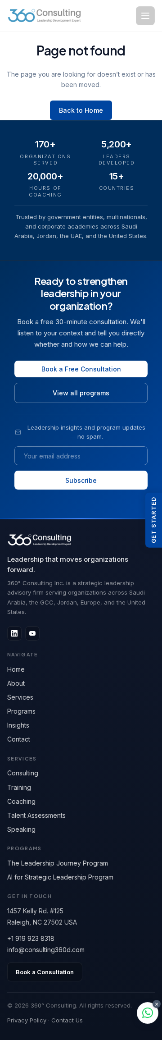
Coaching (21, 801)
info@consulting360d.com (46, 949)
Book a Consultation (45, 972)
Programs (21, 711)
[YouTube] (32, 633)
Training (19, 787)
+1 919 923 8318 (30, 938)
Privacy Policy (26, 1020)
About (16, 683)
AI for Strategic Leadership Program (60, 877)
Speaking (21, 829)
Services (20, 697)
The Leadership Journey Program (57, 863)
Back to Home (81, 110)
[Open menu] (145, 15)
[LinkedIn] (14, 633)
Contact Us (67, 1020)
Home (16, 669)
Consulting (22, 773)
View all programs (81, 393)
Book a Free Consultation (81, 369)
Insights (18, 725)
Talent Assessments (36, 815)
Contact (18, 739)
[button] (147, 1013)
